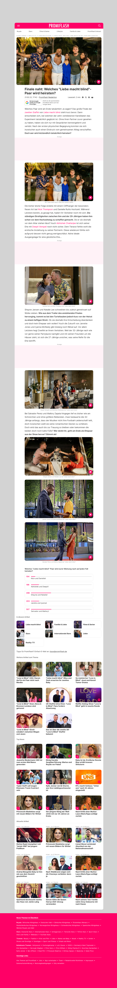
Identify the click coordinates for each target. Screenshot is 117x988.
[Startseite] (59, 26)
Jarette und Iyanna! (39, 603)
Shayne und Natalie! (39, 595)
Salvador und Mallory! (40, 611)
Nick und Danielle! (38, 578)
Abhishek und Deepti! (40, 587)
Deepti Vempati (39, 226)
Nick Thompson (45, 209)
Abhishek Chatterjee (66, 223)
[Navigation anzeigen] (18, 25)
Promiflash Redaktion (48, 97)
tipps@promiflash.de (58, 651)
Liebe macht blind (52, 112)
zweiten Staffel (32, 112)
